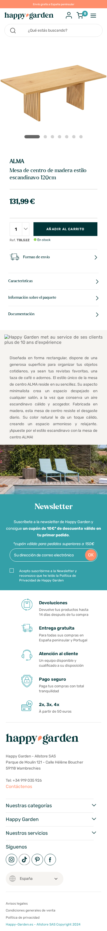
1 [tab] (32, 136)
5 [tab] (68, 138)
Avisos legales (17, 903)
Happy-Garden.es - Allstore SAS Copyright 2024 (43, 924)
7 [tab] (82, 138)
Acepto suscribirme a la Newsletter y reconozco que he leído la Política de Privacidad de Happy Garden (48, 575)
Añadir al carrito (65, 229)
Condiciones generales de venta (30, 910)
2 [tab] (46, 138)
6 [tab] (75, 138)
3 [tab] (53, 138)
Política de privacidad (23, 917)
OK (91, 554)
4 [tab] (60, 138)
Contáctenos (19, 786)
